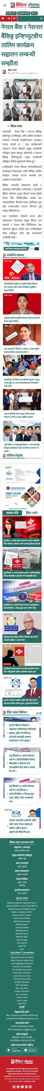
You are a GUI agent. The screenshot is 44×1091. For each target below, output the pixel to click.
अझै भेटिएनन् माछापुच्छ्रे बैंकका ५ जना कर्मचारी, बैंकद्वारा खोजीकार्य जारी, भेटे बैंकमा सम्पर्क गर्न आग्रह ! (22, 448)
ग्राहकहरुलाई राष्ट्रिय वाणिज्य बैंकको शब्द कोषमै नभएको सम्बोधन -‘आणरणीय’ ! (21, 639)
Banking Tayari (22, 924)
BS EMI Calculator (22, 982)
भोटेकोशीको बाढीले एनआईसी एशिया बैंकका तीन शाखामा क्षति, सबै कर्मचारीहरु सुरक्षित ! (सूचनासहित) (20, 287)
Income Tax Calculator (22, 966)
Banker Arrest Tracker (22, 915)
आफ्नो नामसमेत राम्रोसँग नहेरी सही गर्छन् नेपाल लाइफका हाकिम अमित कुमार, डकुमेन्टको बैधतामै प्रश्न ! (21, 703)
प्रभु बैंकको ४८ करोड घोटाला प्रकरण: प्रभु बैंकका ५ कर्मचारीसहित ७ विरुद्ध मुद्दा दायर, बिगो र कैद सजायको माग (21, 608)
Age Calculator (22, 988)
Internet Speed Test (22, 979)
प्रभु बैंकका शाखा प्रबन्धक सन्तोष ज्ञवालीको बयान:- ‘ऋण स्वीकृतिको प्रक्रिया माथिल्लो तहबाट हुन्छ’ (22, 670)
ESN (33, 1081)
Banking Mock (22, 930)
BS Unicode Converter (22, 969)
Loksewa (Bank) (22, 927)
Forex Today (22, 1000)
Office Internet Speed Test (22, 960)
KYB (35, 13)
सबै (40, 713)
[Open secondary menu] (5, 5)
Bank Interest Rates (22, 918)
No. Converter (22, 994)
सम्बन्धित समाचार (15, 255)
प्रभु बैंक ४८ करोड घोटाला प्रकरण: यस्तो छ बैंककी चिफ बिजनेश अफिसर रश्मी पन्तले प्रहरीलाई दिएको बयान (22, 544)
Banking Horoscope (22, 921)
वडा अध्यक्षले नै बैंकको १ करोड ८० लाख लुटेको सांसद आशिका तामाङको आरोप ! (21, 350)
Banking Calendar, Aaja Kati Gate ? (22, 903)
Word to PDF (22, 997)
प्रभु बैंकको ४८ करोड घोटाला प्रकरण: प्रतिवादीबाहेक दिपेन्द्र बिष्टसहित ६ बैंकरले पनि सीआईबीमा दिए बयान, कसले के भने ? (22, 576)
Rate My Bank (22, 936)
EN (9, 18)
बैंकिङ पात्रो (12, 13)
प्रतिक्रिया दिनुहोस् (15, 455)
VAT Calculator (22, 985)
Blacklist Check (22, 933)
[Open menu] (41, 18)
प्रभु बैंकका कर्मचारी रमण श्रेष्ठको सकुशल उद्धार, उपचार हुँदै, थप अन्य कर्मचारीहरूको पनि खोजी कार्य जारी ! (22, 383)
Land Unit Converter (22, 976)
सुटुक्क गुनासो (25, 13)
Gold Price (22, 1003)
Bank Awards (22, 940)
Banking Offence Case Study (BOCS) (22, 906)
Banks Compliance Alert (22, 912)
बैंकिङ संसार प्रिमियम (17, 712)
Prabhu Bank (7, 536)
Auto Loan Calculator (22, 972)
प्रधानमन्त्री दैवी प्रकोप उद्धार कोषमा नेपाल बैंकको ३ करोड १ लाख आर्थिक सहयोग (19, 415)
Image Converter (22, 991)
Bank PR (22, 946)
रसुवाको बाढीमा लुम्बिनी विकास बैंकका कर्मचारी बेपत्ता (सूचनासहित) (22, 319)
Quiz (22, 949)
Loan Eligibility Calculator (22, 963)
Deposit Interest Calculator (22, 957)
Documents (22, 943)
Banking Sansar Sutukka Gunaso (22, 909)
